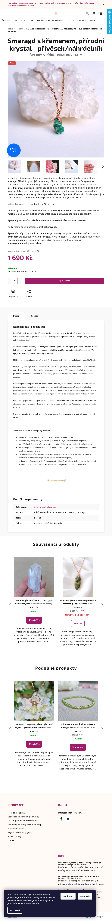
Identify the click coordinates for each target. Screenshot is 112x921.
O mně (11, 840)
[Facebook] (61, 819)
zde (37, 903)
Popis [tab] (16, 315)
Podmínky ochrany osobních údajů (25, 824)
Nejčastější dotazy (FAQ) (20, 832)
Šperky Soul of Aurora (45, 506)
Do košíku (66, 281)
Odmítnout (68, 896)
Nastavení (15, 910)
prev (10, 605)
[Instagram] (68, 819)
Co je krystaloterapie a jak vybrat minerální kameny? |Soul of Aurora (78, 877)
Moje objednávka (16, 812)
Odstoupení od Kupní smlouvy (23, 820)
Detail (76, 623)
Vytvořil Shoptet (96, 916)
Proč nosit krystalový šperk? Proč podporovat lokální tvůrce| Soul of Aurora (79, 864)
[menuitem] (6, 20)
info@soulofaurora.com (70, 812)
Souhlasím (85, 896)
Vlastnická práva (16, 828)
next (102, 605)
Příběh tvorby (15, 836)
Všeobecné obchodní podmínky (23, 816)
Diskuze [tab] (34, 315)
